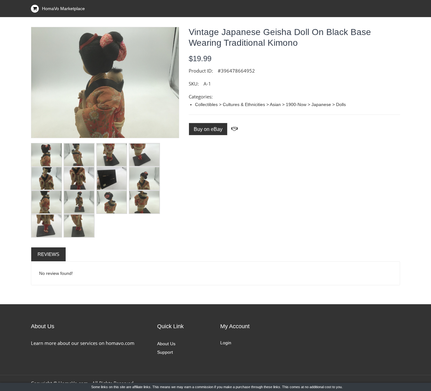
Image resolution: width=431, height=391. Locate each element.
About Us (166, 343)
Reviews (48, 254)
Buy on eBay (208, 129)
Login (225, 342)
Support (165, 352)
